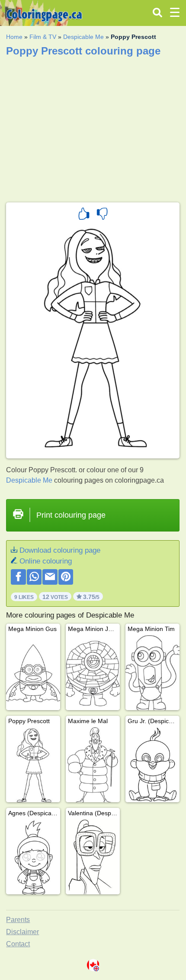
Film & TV (42, 36)
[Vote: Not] (102, 215)
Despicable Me (83, 36)
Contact (18, 944)
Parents (18, 919)
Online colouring (45, 561)
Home (14, 36)
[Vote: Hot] (84, 215)
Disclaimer (22, 931)
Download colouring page (59, 550)
